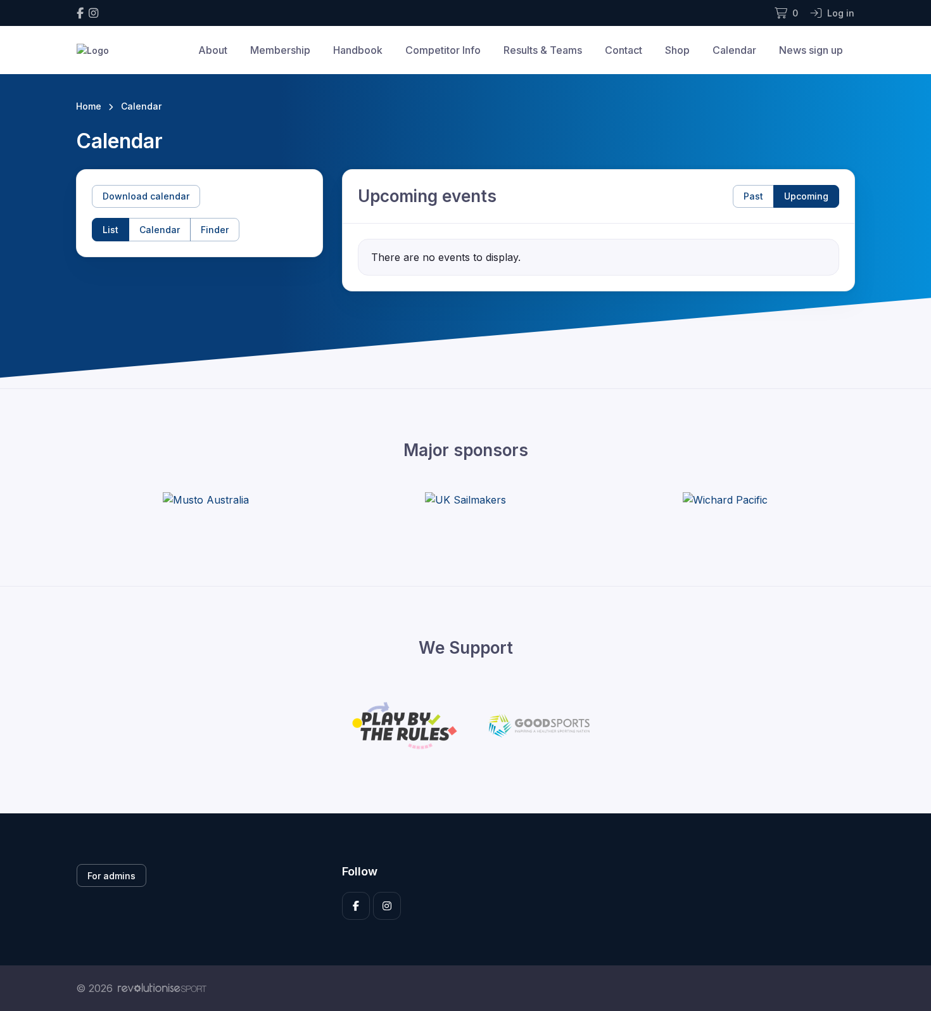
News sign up (811, 50)
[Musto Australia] (206, 500)
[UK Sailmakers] (465, 500)
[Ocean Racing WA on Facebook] (80, 13)
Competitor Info (443, 50)
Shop (677, 50)
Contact (623, 50)
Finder (215, 229)
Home (88, 106)
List (110, 229)
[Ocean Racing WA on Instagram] (93, 13)
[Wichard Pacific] (725, 500)
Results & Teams (543, 50)
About (212, 50)
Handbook (358, 50)
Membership (280, 50)
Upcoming (806, 196)
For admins (111, 875)
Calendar (734, 50)
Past (753, 196)
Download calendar (146, 196)
